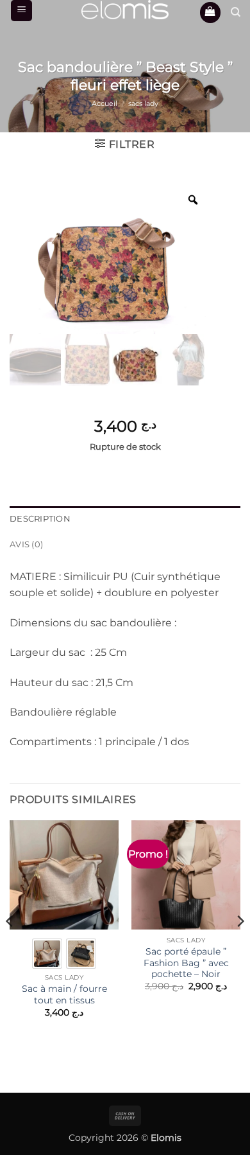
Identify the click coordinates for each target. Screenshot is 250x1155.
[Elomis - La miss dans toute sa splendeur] (125, 9)
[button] (21, 10)
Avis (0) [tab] (26, 544)
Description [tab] (40, 519)
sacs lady (143, 103)
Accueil (104, 103)
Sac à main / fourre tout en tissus (64, 994)
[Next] (239, 947)
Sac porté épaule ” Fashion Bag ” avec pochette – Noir (186, 962)
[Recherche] (235, 12)
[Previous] (10, 947)
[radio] (47, 953)
